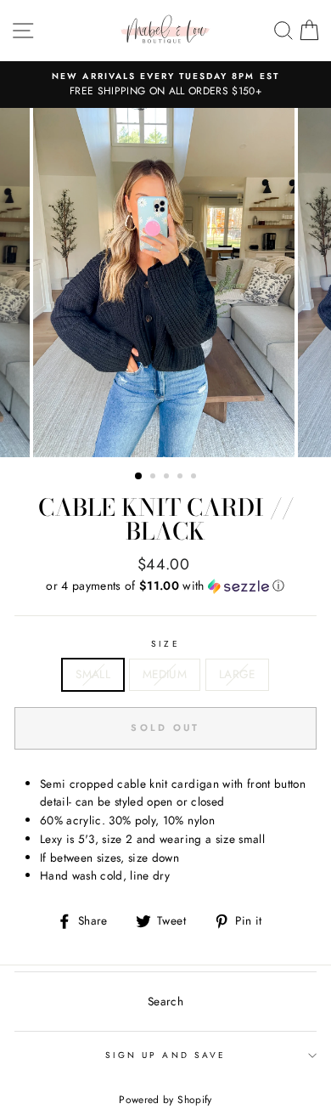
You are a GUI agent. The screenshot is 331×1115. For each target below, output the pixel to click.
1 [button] (139, 477)
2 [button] (154, 477)
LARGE (237, 673)
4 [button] (181, 477)
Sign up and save (165, 1055)
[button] (165, 585)
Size (165, 643)
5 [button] (195, 477)
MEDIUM (165, 673)
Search (165, 1001)
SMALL (93, 673)
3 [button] (168, 477)
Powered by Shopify (165, 1099)
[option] (165, 85)
